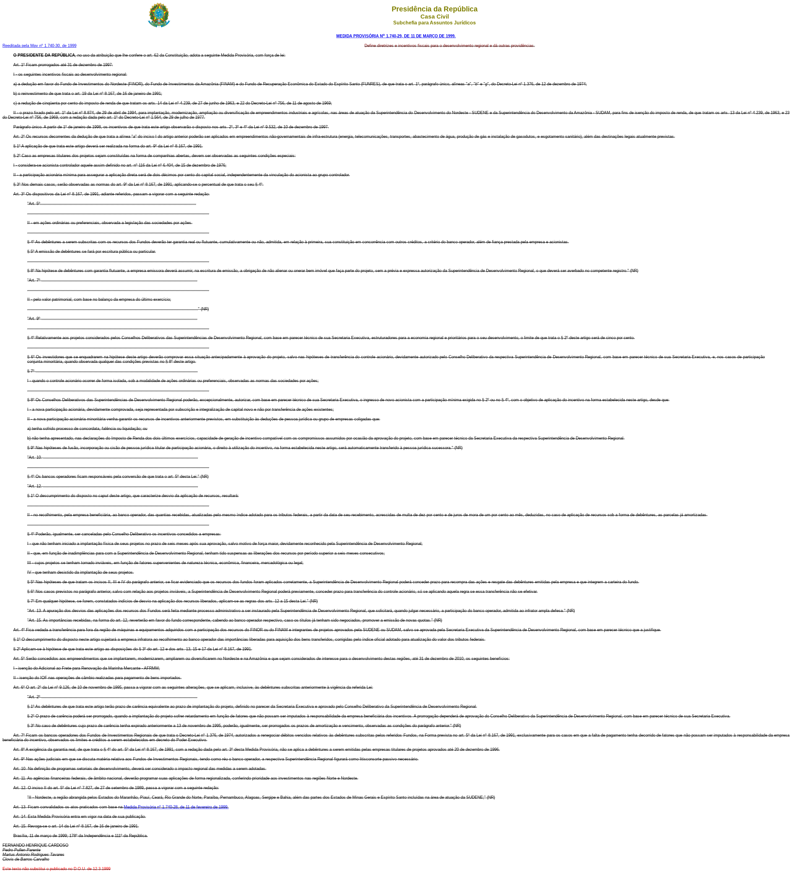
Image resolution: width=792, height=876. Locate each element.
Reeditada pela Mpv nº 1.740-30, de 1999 (39, 45)
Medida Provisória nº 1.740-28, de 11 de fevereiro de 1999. (176, 807)
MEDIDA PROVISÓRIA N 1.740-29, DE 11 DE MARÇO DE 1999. (396, 36)
